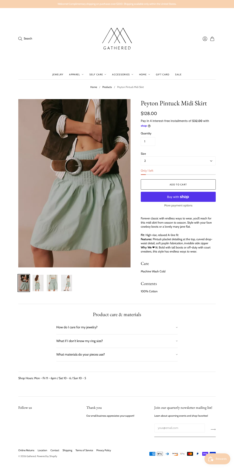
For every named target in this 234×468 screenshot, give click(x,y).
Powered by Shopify (47, 456)
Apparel (74, 74)
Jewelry (57, 74)
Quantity (146, 133)
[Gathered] (117, 39)
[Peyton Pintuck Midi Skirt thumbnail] (23, 283)
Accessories (121, 74)
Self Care (96, 74)
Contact (54, 450)
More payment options (178, 205)
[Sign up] (213, 429)
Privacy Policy (103, 450)
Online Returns (26, 450)
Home (143, 74)
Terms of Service (84, 450)
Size (143, 153)
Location (42, 450)
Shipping (67, 450)
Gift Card (162, 74)
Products (107, 87)
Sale (178, 74)
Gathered (31, 456)
